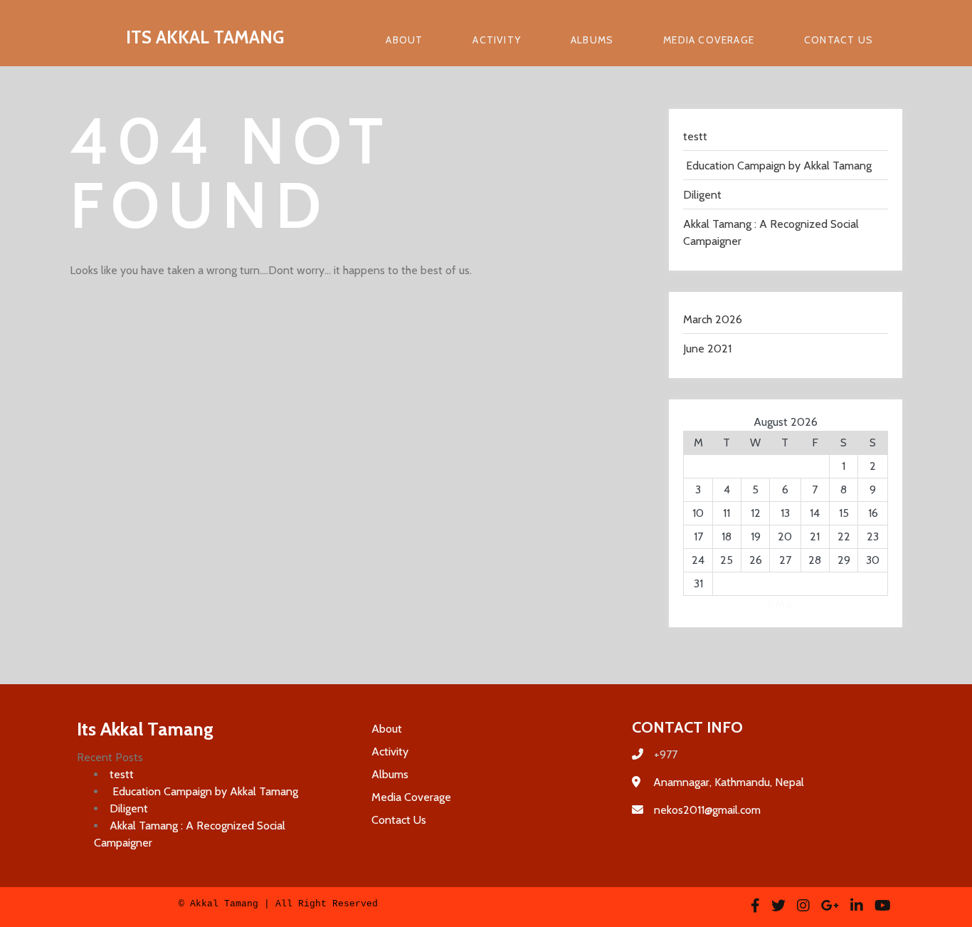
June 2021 (707, 348)
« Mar (780, 604)
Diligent (702, 194)
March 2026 (712, 319)
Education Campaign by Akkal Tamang (777, 165)
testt (695, 136)
